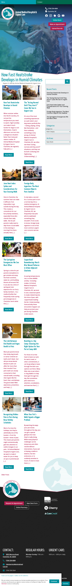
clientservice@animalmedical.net (13, 565)
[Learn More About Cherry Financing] (51, 508)
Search (67, 81)
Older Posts (5, 475)
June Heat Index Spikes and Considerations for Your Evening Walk (57, 106)
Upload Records (57, 28)
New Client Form (32, 503)
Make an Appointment (57, 24)
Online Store (57, 20)
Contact (39, 2)
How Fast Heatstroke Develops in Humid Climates (58, 93)
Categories (48, 129)
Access (65, 583)
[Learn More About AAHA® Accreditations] (51, 500)
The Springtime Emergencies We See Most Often (57, 117)
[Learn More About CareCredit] (51, 513)
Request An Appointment (14, 503)
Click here (3, 583)
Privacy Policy (63, 578)
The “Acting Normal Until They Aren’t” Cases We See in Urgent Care (57, 99)
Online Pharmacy (21, 507)
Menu (3, 2)
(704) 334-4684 (53, 8)
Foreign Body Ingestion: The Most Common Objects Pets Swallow (58, 112)
